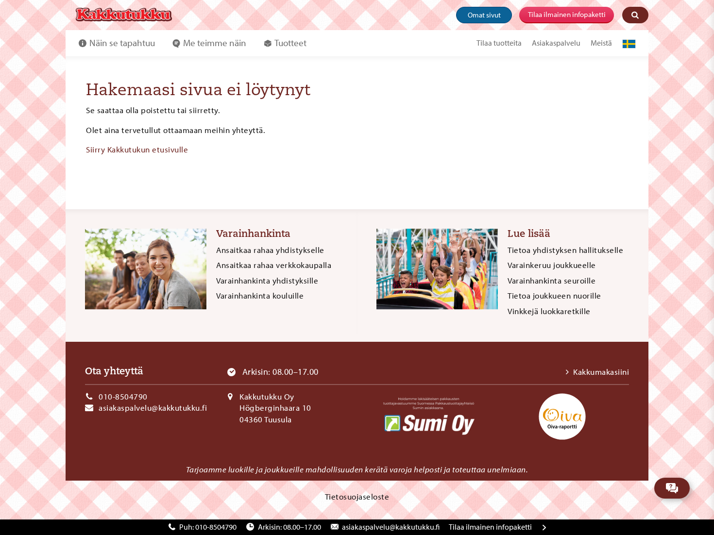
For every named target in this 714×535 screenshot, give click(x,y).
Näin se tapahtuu (122, 43)
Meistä (601, 43)
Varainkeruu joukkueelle (552, 265)
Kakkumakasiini (601, 372)
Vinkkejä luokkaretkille (549, 311)
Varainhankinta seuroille (551, 280)
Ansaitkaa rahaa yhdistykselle (270, 250)
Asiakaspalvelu (556, 43)
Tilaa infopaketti (490, 527)
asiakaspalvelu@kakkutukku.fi (153, 407)
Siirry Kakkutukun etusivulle (137, 149)
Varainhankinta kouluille (260, 295)
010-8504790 (123, 396)
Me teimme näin (214, 43)
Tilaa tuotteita (499, 43)
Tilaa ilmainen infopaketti (567, 14)
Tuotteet (290, 43)
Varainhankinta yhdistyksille (267, 280)
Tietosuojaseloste (357, 496)
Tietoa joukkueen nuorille (554, 295)
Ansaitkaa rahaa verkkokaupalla (273, 265)
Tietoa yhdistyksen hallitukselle (565, 250)
